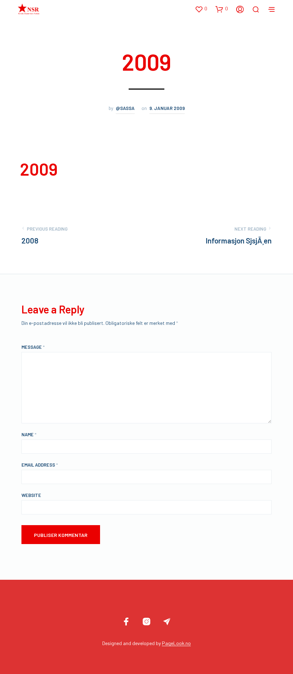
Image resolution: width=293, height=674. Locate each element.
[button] (201, 8)
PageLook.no (176, 643)
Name (28, 434)
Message (33, 347)
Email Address (39, 465)
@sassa (125, 108)
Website (31, 495)
